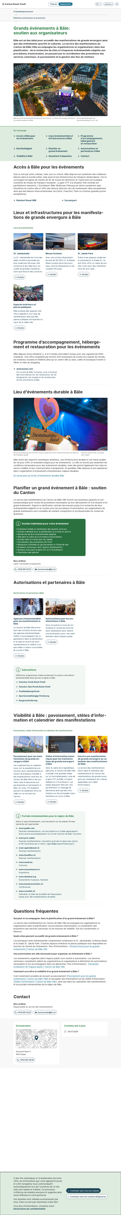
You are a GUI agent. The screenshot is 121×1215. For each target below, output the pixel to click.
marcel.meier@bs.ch (47, 569)
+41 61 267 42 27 (24, 569)
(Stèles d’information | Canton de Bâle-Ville (34, 981)
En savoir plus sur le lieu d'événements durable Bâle (38, 475)
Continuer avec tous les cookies (84, 1191)
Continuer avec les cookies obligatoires (88, 1196)
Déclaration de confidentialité (29, 1209)
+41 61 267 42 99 (27, 1060)
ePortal (108, 4)
